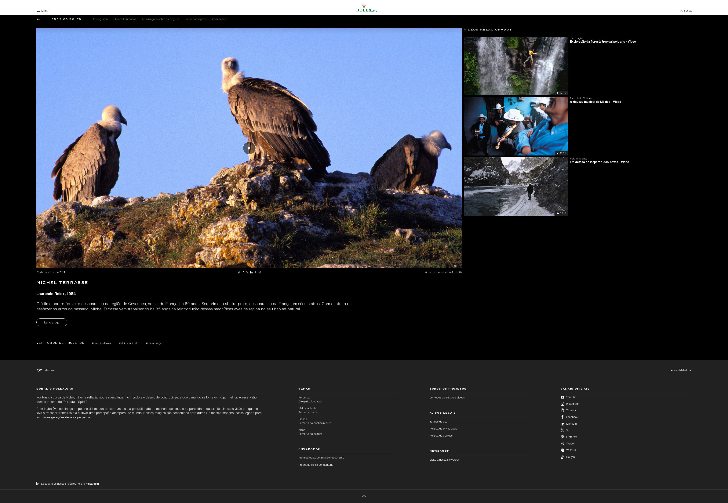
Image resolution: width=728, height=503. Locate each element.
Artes (310, 432)
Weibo (570, 443)
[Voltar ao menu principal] (38, 19)
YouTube (571, 397)
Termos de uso (438, 421)
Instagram (572, 404)
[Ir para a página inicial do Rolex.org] (364, 7)
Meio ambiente (308, 410)
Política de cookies (441, 435)
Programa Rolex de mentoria (315, 465)
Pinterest (571, 437)
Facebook (572, 417)
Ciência (314, 421)
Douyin (570, 457)
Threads (571, 410)
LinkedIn (571, 424)
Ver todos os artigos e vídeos (447, 397)
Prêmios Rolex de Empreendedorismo (321, 457)
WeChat (571, 450)
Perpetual (310, 399)
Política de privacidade (443, 428)
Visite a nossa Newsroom (445, 460)
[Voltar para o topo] (364, 496)
